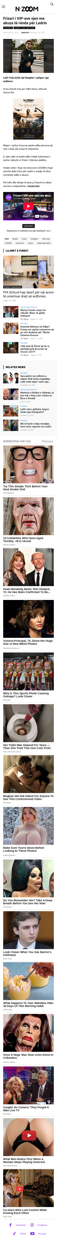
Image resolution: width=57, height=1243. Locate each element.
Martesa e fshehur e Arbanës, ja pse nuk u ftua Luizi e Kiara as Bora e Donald (37, 395)
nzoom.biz (20, 243)
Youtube (42, 1233)
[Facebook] (10, 1225)
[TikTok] (14, 1233)
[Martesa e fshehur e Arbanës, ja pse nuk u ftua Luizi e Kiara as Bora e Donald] (10, 394)
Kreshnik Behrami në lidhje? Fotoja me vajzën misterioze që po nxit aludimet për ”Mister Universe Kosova (37, 331)
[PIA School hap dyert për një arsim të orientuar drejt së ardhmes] (28, 272)
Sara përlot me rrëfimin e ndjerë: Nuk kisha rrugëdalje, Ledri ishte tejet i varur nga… (35, 379)
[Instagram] (32, 1225)
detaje (15, 239)
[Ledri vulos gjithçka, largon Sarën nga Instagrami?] (10, 410)
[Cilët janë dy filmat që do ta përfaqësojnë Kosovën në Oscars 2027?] (10, 347)
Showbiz (8, 28)
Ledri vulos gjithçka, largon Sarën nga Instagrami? (34, 410)
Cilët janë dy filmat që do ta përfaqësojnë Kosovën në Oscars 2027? (34, 349)
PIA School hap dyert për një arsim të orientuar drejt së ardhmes (28, 294)
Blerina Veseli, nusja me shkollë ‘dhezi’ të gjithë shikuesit (33, 313)
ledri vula (46, 239)
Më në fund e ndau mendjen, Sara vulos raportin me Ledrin (35, 425)
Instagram (42, 1225)
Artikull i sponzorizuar (12, 287)
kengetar (34, 239)
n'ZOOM (8, 243)
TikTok (23, 1233)
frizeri (24, 239)
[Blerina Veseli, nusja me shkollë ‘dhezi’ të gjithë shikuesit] (10, 311)
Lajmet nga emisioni (24, 28)
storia (30, 243)
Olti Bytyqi (24, 319)
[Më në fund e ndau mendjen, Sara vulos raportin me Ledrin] (10, 425)
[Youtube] (32, 1233)
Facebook (21, 1225)
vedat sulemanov (44, 243)
